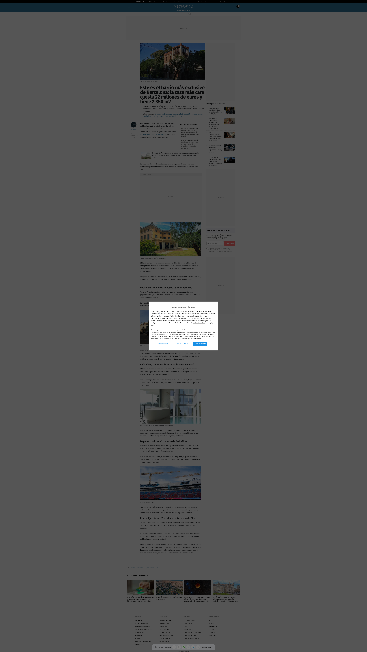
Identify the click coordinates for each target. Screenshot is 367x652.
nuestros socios (179, 311)
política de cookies (199, 323)
